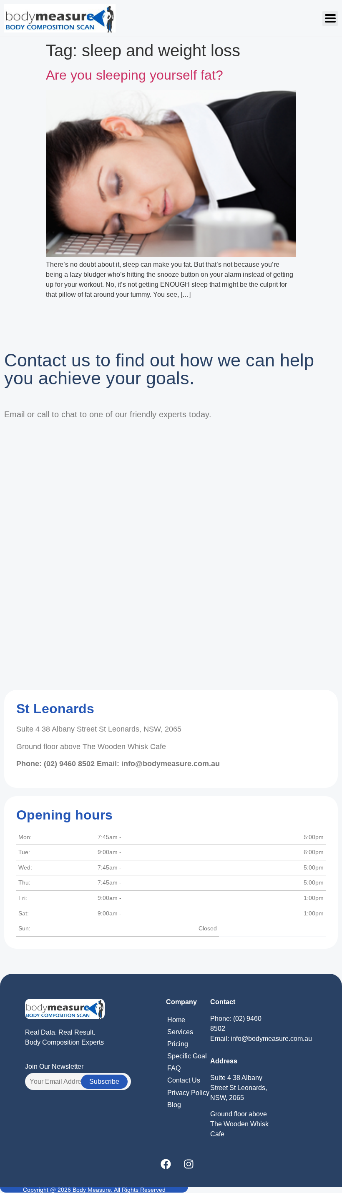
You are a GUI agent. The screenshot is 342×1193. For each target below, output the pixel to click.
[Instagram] (189, 1163)
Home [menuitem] (176, 1019)
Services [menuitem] (180, 1031)
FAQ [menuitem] (174, 1068)
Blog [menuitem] (174, 1104)
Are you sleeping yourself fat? (134, 75)
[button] (330, 18)
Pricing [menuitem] (177, 1044)
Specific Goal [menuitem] (187, 1056)
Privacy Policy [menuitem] (188, 1092)
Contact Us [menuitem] (183, 1080)
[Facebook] (166, 1163)
